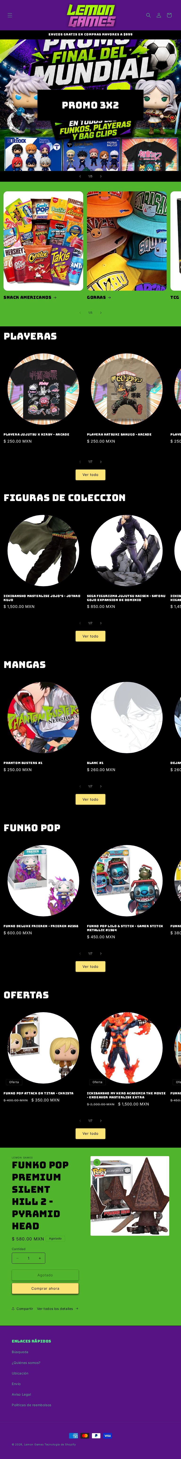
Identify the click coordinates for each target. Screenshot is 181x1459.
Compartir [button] (24, 1309)
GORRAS (96, 297)
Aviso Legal (21, 1394)
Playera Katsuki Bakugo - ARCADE (119, 434)
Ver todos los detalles (55, 1309)
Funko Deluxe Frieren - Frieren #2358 (41, 926)
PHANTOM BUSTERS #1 (23, 763)
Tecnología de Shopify (60, 1444)
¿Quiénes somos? (26, 1363)
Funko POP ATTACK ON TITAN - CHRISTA (39, 1093)
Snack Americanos (28, 297)
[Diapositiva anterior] (80, 176)
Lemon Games (34, 1444)
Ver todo (90, 474)
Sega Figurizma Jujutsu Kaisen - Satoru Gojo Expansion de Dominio (126, 598)
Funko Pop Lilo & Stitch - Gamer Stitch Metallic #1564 (125, 928)
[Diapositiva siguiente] (101, 176)
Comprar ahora (45, 1288)
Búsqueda (20, 1352)
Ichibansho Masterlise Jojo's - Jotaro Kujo (42, 598)
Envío (16, 1384)
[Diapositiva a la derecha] (101, 313)
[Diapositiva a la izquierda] (80, 313)
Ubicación (20, 1373)
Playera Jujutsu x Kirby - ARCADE (36, 434)
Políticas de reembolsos (31, 1405)
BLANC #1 (95, 763)
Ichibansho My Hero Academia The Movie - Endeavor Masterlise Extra (126, 1095)
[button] (10, 15)
